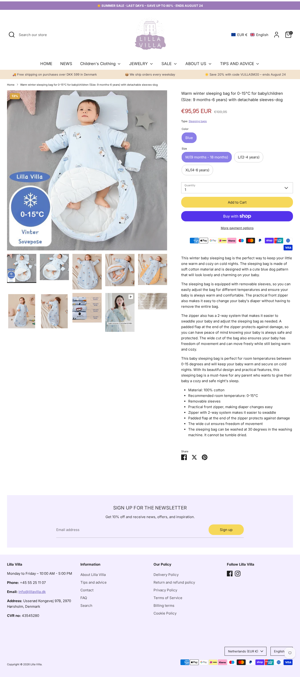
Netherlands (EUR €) (243, 651)
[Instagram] (237, 573)
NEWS (66, 63)
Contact (87, 590)
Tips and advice (93, 582)
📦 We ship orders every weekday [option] (150, 74)
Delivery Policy (166, 574)
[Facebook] (229, 573)
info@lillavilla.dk (32, 591)
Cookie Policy (165, 613)
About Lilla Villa (93, 574)
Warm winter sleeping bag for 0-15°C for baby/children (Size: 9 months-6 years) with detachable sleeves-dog (89, 84)
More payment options (237, 228)
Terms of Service (168, 598)
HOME (46, 63)
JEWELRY (139, 63)
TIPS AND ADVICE (237, 63)
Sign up (226, 529)
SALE (167, 63)
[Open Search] (11, 34)
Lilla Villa (35, 664)
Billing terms (164, 605)
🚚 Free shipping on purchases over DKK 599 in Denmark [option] (54, 74)
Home (11, 84)
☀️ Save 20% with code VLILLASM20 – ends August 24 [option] (245, 74)
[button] (250, 35)
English (279, 651)
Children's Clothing (98, 63)
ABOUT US (196, 63)
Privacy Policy (165, 590)
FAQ (83, 598)
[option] (87, 172)
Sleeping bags (198, 121)
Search (86, 605)
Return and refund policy (174, 582)
